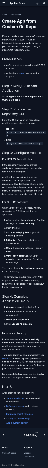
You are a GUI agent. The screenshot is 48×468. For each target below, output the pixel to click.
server (22, 73)
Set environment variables (19, 414)
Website (27, 453)
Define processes (15, 406)
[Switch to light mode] (38, 3)
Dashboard (29, 456)
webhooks (7, 358)
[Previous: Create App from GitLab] (4, 434)
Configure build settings (18, 418)
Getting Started (9, 453)
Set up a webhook (15, 398)
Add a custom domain (17, 422)
